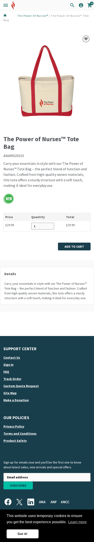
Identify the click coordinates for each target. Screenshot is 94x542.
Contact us (11, 357)
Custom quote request (21, 386)
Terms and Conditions (20, 433)
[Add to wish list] (86, 39)
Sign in (8, 365)
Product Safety (15, 441)
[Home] (9, 16)
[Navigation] (5, 5)
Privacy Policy (13, 426)
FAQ (6, 372)
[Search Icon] (72, 5)
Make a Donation (16, 400)
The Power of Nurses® (32, 15)
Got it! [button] (22, 534)
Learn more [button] (77, 522)
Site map (10, 393)
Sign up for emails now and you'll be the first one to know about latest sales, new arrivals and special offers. (42, 464)
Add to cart (74, 246)
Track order (12, 379)
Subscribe (18, 485)
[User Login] (81, 6)
